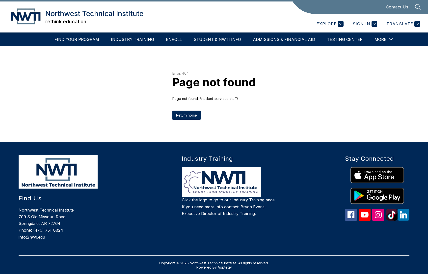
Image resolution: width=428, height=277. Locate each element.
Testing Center (345, 39)
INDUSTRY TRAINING (132, 39)
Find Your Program (76, 39)
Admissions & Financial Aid (284, 39)
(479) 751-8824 (48, 230)
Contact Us (397, 6)
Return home (186, 115)
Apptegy (225, 267)
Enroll (174, 39)
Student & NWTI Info (217, 39)
